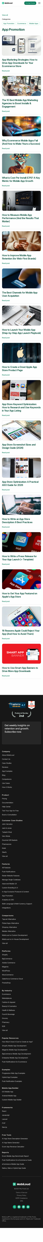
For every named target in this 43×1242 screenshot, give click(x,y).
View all (5, 15)
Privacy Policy (21, 1195)
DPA (21, 1201)
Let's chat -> (29, 1239)
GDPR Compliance (22, 1198)
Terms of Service (21, 1192)
